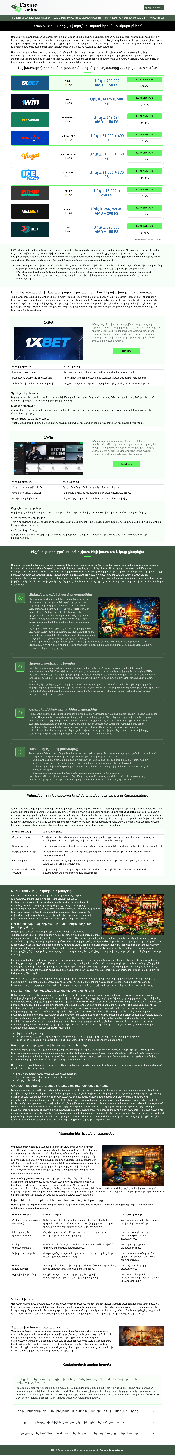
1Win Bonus (126, 464)
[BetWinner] (30, 119)
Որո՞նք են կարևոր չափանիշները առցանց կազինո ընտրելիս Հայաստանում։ (71, 1422)
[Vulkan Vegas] (30, 156)
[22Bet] (30, 229)
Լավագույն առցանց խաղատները (31, 18)
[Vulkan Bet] (30, 138)
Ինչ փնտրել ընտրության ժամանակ (125, 18)
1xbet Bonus (126, 351)
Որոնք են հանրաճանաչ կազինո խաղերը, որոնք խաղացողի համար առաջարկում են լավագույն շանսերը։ (77, 1381)
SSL (60, 609)
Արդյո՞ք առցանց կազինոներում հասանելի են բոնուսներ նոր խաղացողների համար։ (77, 1433)
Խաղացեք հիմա (144, 79)
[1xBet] (30, 83)
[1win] (30, 101)
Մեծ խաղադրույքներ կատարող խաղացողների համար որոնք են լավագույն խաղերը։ (77, 1411)
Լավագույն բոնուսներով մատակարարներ (78, 18)
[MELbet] (30, 211)
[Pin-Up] (30, 193)
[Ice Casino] (30, 174)
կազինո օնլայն (153, 7)
